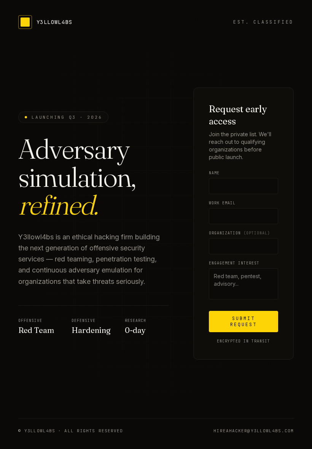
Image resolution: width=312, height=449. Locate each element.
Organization (239, 233)
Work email (222, 203)
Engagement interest (234, 263)
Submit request (243, 321)
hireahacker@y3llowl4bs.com (253, 430)
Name (214, 172)
